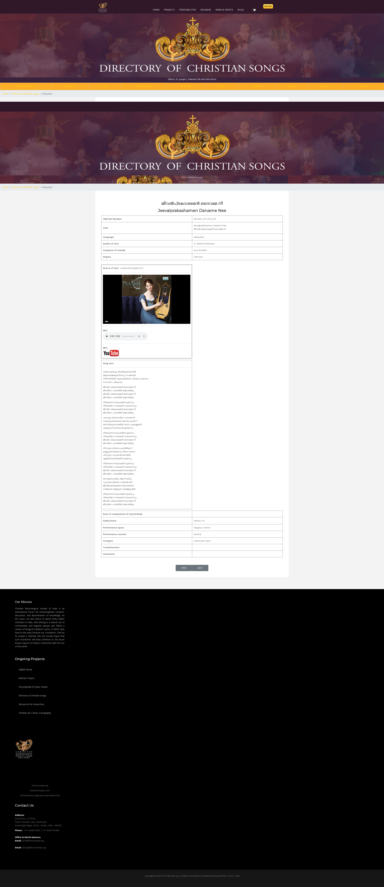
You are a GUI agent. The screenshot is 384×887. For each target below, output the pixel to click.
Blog (241, 9)
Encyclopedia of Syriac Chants (33, 686)
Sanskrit (186, 86)
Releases (206, 9)
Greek (222, 86)
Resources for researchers (31, 704)
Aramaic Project (26, 678)
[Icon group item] (17, 854)
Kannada (364, 86)
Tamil (291, 86)
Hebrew (256, 86)
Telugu (326, 86)
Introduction (26, 86)
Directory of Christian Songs (32, 695)
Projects (169, 9)
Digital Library (25, 669)
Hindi (105, 86)
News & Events (224, 9)
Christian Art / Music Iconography (34, 712)
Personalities (187, 9)
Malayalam (143, 86)
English (70, 86)
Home (156, 9)
